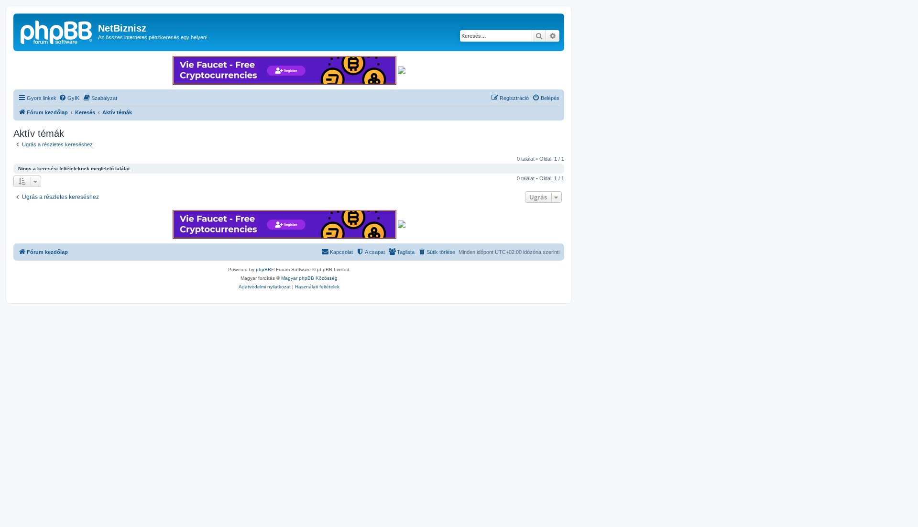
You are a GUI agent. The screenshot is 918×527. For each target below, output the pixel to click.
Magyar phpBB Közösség (309, 278)
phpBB (263, 269)
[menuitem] (69, 98)
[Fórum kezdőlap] (57, 31)
